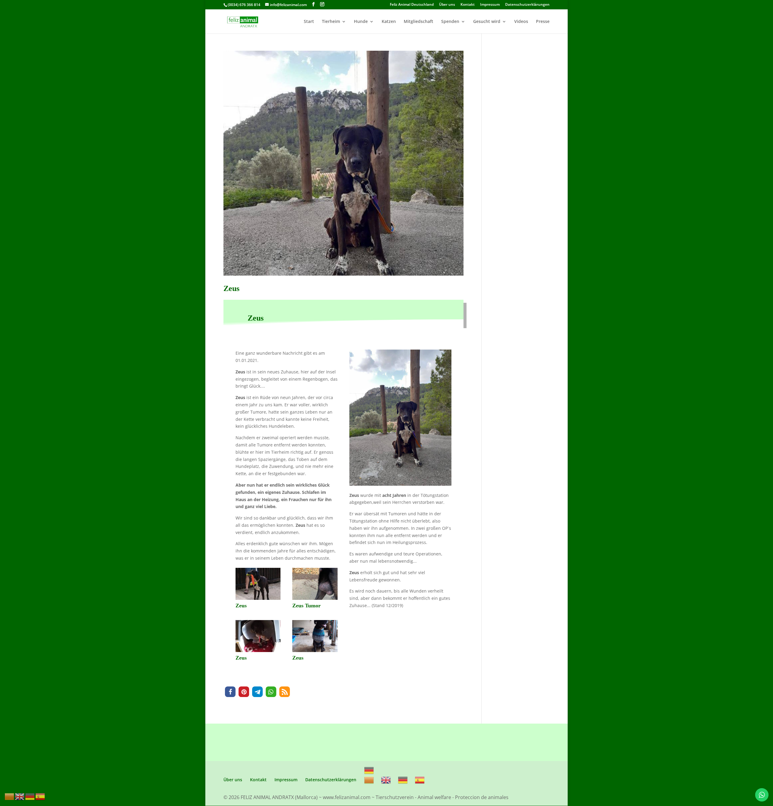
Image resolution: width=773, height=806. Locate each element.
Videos (521, 21)
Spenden (450, 21)
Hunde (361, 21)
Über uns (447, 5)
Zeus (231, 288)
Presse (543, 21)
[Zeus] (258, 600)
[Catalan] (369, 779)
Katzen (389, 21)
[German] (369, 770)
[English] (386, 779)
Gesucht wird (486, 21)
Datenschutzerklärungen (527, 5)
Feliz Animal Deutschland (412, 5)
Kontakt (467, 5)
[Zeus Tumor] (314, 600)
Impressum (490, 5)
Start (309, 21)
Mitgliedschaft (418, 21)
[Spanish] (420, 779)
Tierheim (331, 21)
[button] (230, 691)
